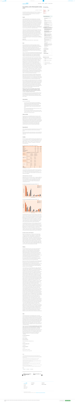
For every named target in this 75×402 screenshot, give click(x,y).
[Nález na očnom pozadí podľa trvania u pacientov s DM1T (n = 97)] (32, 191)
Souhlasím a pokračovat (67, 400)
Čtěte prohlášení (37, 392)
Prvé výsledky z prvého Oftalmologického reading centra (47, 27)
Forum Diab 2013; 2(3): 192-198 (28, 14)
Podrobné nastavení (62, 400)
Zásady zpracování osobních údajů (42, 392)
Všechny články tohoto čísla (46, 16)
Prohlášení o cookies (25, 387)
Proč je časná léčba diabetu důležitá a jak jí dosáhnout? (47, 20)
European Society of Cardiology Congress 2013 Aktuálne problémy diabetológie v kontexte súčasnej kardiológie (48, 45)
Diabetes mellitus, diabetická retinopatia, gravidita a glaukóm (47, 18)
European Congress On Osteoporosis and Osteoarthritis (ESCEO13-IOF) (47, 39)
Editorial (45, 19)
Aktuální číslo (46, 3)
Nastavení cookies (25, 388)
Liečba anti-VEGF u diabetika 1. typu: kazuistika (37, 374)
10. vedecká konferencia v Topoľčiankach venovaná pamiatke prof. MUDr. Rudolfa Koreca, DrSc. (48, 38)
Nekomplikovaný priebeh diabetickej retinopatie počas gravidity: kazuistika (27, 374)
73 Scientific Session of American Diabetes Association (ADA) (48, 43)
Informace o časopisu (50, 3)
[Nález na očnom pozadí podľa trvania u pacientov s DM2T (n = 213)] (32, 206)
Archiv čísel (43, 3)
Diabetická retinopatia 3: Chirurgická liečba (47, 21)
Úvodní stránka (39, 3)
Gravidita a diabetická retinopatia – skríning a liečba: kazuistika (48, 22)
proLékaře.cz (24, 3)
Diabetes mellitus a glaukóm (46, 26)
